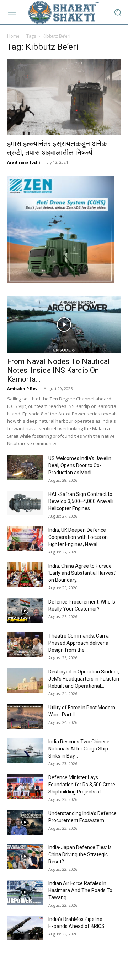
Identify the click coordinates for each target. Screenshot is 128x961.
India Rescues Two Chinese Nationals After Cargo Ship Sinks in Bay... (79, 749)
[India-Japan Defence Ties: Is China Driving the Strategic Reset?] (25, 856)
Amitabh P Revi (23, 388)
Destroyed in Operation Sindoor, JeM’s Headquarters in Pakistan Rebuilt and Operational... (83, 679)
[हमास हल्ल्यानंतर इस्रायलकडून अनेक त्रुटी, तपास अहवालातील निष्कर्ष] (64, 97)
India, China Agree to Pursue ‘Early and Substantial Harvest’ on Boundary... (82, 573)
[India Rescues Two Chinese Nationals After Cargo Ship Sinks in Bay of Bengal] (25, 750)
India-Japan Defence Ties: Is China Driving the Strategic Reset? (80, 854)
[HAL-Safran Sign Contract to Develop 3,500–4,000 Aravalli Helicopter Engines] (25, 503)
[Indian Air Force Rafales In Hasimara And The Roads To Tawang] (25, 892)
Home (13, 36)
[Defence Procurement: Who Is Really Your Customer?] (25, 610)
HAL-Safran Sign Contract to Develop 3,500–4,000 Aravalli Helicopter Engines (80, 501)
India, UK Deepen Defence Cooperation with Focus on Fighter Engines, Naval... (78, 537)
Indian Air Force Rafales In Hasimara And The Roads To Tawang (80, 890)
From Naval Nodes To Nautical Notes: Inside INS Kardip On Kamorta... (58, 370)
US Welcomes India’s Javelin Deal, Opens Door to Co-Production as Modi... (79, 465)
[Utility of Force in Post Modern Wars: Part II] (25, 716)
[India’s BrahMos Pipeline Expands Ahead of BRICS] (25, 928)
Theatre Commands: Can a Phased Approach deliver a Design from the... (78, 643)
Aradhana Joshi (23, 162)
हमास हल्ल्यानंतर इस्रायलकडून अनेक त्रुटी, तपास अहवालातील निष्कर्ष (57, 148)
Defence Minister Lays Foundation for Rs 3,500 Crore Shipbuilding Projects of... (81, 785)
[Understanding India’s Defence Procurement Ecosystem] (25, 822)
